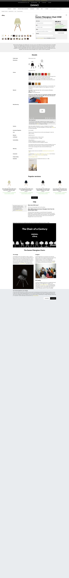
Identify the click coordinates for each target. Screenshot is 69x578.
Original (53, 262)
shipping (58, 24)
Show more (34, 197)
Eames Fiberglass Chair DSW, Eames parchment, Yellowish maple (9, 189)
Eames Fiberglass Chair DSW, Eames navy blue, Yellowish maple (26, 189)
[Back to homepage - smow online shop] (34, 5)
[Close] (68, 0)
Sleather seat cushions (45, 153)
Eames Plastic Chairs (44, 284)
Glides (37, 29)
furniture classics (22, 263)
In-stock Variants (61, 32)
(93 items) (20, 11)
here (38, 123)
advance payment (40, 38)
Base (36, 25)
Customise (47, 298)
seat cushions (36, 153)
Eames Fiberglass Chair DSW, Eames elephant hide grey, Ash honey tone (60, 189)
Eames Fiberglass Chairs (33, 156)
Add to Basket (61, 29)
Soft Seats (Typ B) (40, 154)
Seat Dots (33, 154)
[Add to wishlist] (66, 15)
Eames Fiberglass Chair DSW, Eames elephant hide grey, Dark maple (43, 189)
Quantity (37, 33)
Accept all (53, 298)
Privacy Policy (35, 295)
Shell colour (38, 21)
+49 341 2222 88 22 (19, 210)
